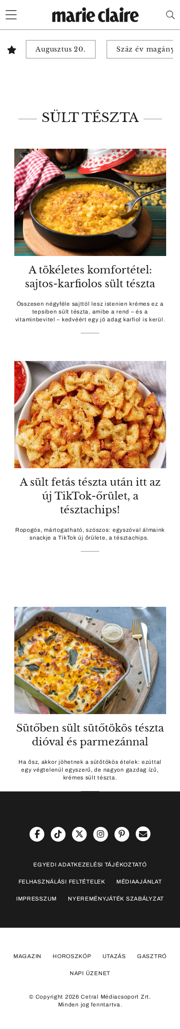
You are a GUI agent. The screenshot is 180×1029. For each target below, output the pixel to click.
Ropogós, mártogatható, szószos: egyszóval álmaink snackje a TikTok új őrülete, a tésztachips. (90, 534)
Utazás (114, 956)
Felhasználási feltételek (61, 881)
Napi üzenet (90, 973)
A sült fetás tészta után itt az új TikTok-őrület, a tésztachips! (90, 496)
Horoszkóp (72, 956)
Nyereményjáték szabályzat (116, 898)
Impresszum (36, 898)
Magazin (27, 956)
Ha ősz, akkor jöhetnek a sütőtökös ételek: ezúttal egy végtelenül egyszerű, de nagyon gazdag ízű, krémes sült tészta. (90, 770)
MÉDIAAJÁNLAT (139, 881)
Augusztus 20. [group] (61, 49)
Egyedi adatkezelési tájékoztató (89, 864)
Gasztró (152, 956)
